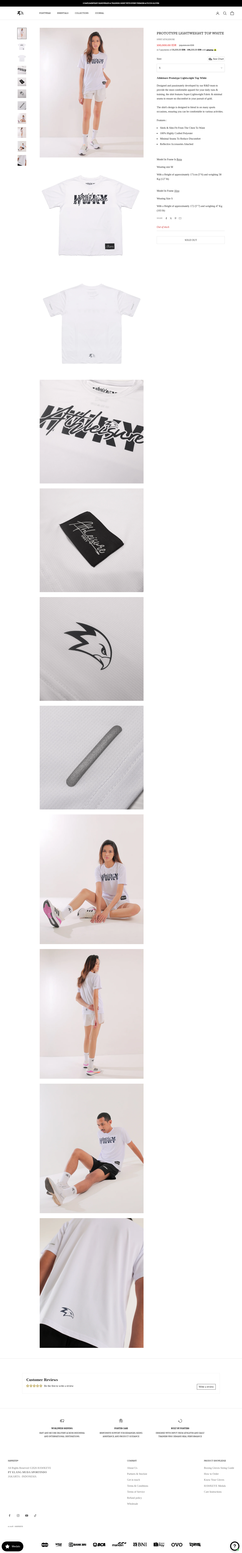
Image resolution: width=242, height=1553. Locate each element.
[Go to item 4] (22, 70)
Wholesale (132, 1503)
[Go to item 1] (22, 33)
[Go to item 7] (22, 105)
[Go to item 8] (22, 118)
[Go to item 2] (22, 46)
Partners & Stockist (137, 1473)
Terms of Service (136, 1491)
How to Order (211, 1473)
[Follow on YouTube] (26, 1515)
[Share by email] (180, 218)
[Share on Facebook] (166, 218)
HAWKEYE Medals (215, 1485)
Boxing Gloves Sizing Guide (219, 1468)
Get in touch (133, 1479)
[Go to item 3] (22, 58)
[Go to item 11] (22, 160)
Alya (176, 191)
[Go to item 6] (22, 93)
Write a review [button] (206, 1386)
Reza (179, 159)
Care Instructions (213, 1491)
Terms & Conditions (137, 1485)
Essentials (62, 13)
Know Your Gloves (214, 1479)
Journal (99, 13)
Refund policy (134, 1497)
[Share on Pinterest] (175, 218)
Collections (81, 13)
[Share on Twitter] (171, 218)
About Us (132, 1468)
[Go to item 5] (22, 81)
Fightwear (45, 13)
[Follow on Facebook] (9, 1515)
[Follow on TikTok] (35, 1515)
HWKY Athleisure (166, 39)
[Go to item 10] (22, 146)
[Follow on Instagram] (18, 1515)
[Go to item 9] (22, 132)
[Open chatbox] (234, 1546)
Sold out (191, 240)
